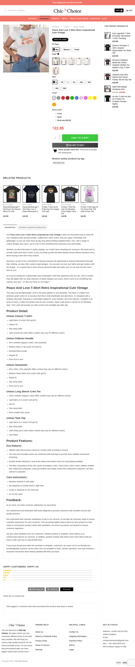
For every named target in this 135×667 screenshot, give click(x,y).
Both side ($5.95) (64, 120)
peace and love (58, 163)
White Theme (78, 27)
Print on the (57, 110)
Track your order (79, 19)
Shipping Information (77, 636)
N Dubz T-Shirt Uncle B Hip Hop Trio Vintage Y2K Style (50, 209)
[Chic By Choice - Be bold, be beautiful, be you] (67, 10)
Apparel (32, 19)
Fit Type (55, 44)
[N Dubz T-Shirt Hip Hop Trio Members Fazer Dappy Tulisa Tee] (69, 194)
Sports (55, 19)
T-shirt (66, 27)
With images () (37, 589)
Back (59, 117)
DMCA (72, 645)
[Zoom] (6, 69)
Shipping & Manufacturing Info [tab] (32, 227)
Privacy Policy (41, 641)
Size (54, 77)
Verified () (53, 589)
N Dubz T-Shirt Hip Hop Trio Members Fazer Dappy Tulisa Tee (68, 210)
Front (59, 114)
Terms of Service (42, 645)
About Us (39, 632)
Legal (71, 650)
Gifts (64, 19)
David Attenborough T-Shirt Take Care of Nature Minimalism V (31, 209)
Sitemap (38, 650)
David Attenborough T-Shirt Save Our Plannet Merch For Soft (11, 209)
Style (55, 54)
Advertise (95, 19)
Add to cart (80, 138)
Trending (44, 19)
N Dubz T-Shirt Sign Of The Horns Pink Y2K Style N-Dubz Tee (89, 209)
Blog (104, 19)
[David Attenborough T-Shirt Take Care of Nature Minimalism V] (31, 194)
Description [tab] (10, 227)
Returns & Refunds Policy (46, 636)
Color (54, 93)
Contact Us (73, 632)
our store (14, 279)
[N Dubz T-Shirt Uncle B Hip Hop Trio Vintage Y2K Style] (50, 194)
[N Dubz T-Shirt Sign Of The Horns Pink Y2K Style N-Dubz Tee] (89, 194)
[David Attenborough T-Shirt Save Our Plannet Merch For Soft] (11, 194)
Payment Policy (75, 641)
